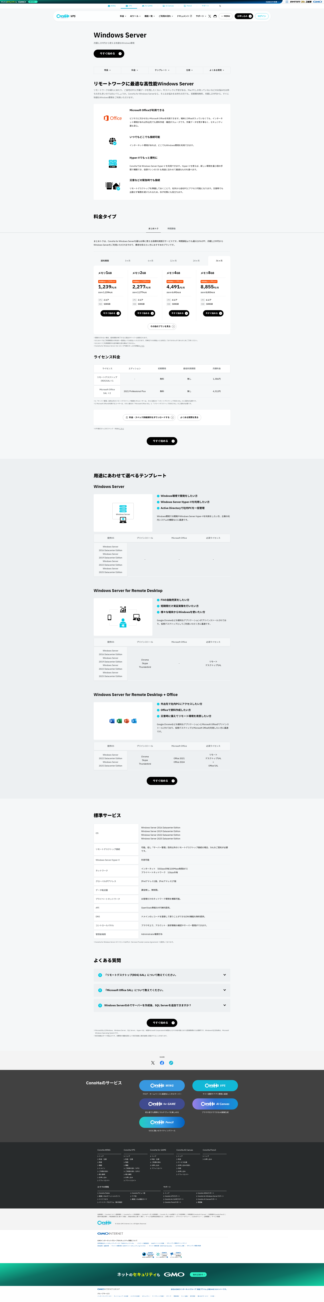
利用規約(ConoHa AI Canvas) (197, 1214)
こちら (142, 346)
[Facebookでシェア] (162, 1063)
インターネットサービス (104, 1296)
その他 (212, 1296)
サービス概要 (216, 1217)
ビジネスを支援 (135, 1296)
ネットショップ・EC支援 (121, 1296)
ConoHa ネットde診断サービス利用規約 (172, 1214)
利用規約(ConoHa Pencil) (216, 1214)
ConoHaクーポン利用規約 (150, 1214)
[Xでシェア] (153, 1063)
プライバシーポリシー (183, 1217)
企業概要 (206, 1217)
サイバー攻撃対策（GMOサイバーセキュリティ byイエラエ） (129, 1246)
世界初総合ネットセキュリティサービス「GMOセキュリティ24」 (116, 1243)
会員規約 (100, 1214)
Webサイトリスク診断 (157, 1243)
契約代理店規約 (102, 1217)
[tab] (153, 230)
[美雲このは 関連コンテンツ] (215, 16)
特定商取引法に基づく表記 (117, 1217)
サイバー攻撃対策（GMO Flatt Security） (161, 1246)
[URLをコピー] (171, 1063)
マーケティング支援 (158, 1296)
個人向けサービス (203, 1296)
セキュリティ (146, 1296)
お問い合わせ (169, 1217)
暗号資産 (192, 1296)
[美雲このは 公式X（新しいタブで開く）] (209, 16)
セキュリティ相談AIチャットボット (177, 1243)
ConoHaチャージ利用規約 (132, 1214)
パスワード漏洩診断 (143, 1243)
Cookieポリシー (197, 1217)
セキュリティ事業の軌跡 (194, 1246)
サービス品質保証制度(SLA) (154, 1217)
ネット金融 (184, 1296)
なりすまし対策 (179, 1246)
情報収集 (176, 1296)
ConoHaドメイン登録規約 (113, 1214)
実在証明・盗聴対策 (103, 1246)
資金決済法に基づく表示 (136, 1217)
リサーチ (168, 1296)
